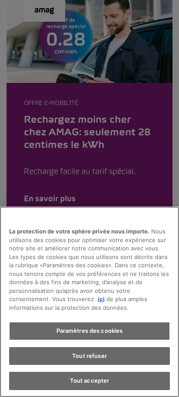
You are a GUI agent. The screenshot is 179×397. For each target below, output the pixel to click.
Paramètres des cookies (89, 330)
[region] (89, 302)
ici (101, 298)
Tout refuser (89, 355)
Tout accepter (89, 380)
